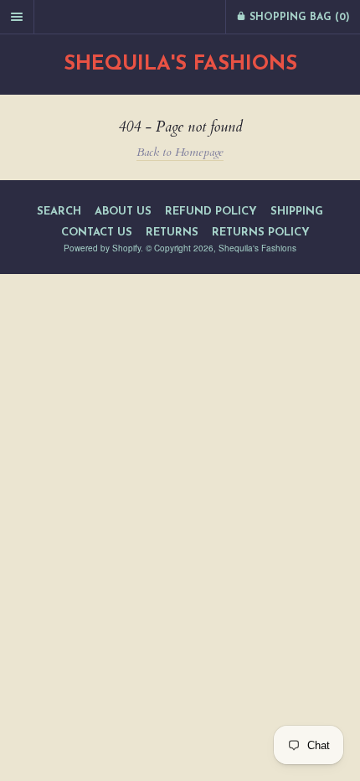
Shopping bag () (298, 18)
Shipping (296, 211)
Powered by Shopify (102, 248)
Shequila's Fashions (180, 64)
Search (59, 211)
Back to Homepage (180, 152)
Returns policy (261, 232)
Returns (172, 232)
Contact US (96, 232)
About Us (123, 211)
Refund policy (211, 211)
